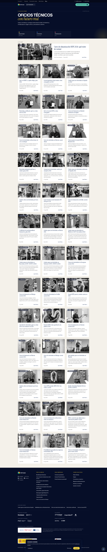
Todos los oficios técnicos (41, 495)
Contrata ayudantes (59, 474)
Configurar (30, 548)
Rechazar (69, 548)
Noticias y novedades (77, 483)
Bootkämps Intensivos (41, 474)
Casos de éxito (39, 497)
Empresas (26, 1)
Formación (20, 1)
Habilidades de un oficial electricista (42, 507)
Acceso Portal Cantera (60, 477)
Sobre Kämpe (41, 1)
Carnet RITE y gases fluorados (42, 490)
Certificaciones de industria (42, 484)
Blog (46, 1)
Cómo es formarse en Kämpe (42, 499)
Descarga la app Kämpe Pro (42, 492)
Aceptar (76, 548)
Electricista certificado (71, 507)
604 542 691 (87, 1)
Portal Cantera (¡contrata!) (61, 479)
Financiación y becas (33, 1)
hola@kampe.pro (79, 1)
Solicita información (81, 4)
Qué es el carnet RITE (82, 507)
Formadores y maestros (78, 479)
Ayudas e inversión (77, 485)
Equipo (74, 477)
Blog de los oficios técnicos (79, 481)
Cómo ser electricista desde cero (58, 507)
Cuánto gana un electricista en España (26, 507)
